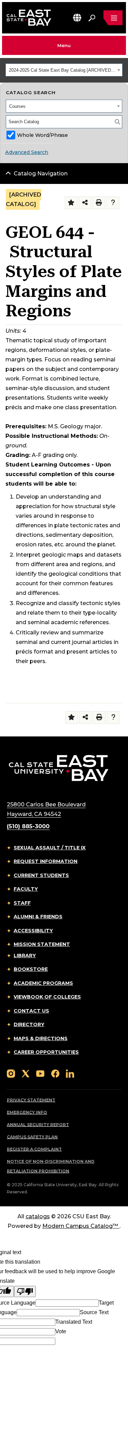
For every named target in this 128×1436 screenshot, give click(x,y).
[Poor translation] (25, 1291)
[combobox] (64, 69)
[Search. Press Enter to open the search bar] (92, 18)
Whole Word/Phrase (42, 135)
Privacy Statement (31, 1100)
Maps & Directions (41, 1038)
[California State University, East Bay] (58, 767)
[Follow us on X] (26, 1073)
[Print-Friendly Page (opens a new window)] (99, 203)
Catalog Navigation (41, 173)
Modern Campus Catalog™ (80, 1226)
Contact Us (31, 1011)
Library (25, 955)
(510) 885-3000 (28, 826)
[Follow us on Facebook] (55, 1073)
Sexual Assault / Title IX (50, 848)
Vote (60, 1331)
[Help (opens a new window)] (112, 203)
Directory (29, 1024)
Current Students (41, 875)
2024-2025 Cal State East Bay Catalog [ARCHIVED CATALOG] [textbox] (62, 70)
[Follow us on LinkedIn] (70, 1073)
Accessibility (33, 931)
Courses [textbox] (17, 106)
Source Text (94, 1312)
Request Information (45, 861)
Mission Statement (42, 944)
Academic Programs (43, 983)
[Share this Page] (85, 203)
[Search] (117, 121)
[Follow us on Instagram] (11, 1073)
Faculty (26, 889)
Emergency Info (27, 1112)
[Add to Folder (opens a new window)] (71, 203)
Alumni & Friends (38, 917)
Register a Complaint (34, 1149)
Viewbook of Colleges (47, 997)
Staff (22, 903)
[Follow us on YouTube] (40, 1073)
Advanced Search (26, 152)
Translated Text (73, 1322)
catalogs (38, 1216)
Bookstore (31, 969)
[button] (77, 17)
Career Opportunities (46, 1052)
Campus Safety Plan (32, 1136)
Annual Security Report (38, 1124)
